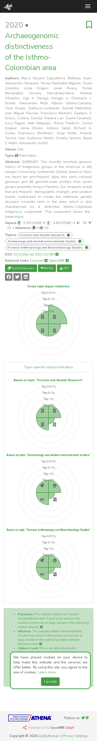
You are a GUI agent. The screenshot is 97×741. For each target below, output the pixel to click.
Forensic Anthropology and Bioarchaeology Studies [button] (45, 247)
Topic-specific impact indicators (48, 367)
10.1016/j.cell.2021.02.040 (34, 254)
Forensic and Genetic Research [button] (42, 235)
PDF (66, 268)
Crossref (37, 260)
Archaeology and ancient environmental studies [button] (42, 241)
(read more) (14, 216)
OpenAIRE (57, 260)
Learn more (47, 672)
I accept (50, 681)
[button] (19, 223)
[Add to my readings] (89, 25)
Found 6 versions (22, 268)
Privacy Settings (75, 736)
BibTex (48, 268)
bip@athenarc (49, 736)
